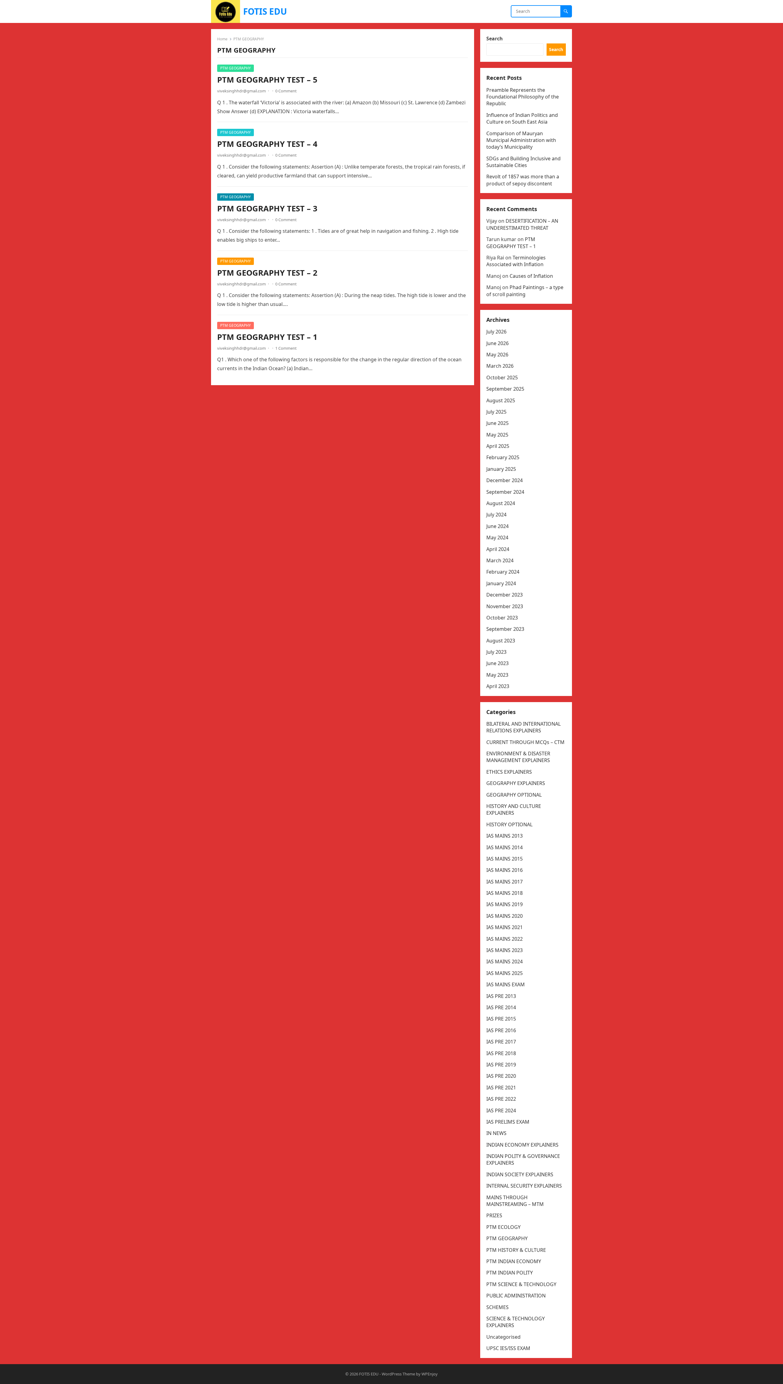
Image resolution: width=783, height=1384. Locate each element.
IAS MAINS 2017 (504, 881)
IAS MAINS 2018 (504, 893)
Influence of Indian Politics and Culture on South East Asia (522, 118)
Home (222, 39)
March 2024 (500, 560)
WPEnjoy (429, 1374)
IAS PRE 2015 (501, 1018)
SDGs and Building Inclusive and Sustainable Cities (523, 162)
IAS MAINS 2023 (504, 950)
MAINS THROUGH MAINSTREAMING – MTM (515, 1200)
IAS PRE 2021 (501, 1087)
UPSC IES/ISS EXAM (508, 1348)
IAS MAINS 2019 (504, 904)
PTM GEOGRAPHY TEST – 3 (267, 208)
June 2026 (497, 343)
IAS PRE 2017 (501, 1041)
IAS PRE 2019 (501, 1064)
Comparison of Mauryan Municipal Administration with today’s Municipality (521, 140)
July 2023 (496, 652)
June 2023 (497, 663)
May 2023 (497, 675)
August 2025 (500, 400)
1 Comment (286, 348)
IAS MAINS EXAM (505, 984)
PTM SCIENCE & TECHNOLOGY (521, 1284)
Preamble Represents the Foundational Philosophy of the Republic (522, 97)
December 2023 (504, 594)
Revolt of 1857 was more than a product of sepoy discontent (522, 180)
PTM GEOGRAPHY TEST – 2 (267, 272)
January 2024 (501, 583)
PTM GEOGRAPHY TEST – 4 (267, 144)
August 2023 (500, 640)
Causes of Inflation (531, 276)
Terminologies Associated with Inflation (516, 261)
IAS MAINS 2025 (504, 973)
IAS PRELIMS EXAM (507, 1121)
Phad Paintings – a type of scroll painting (524, 290)
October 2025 (502, 377)
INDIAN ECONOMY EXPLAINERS (522, 1144)
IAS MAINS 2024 (504, 961)
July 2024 (496, 514)
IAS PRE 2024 (501, 1110)
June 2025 (497, 423)
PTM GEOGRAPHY (235, 68)
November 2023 (504, 606)
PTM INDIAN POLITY (509, 1272)
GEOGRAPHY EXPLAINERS (515, 783)
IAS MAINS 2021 (504, 927)
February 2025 (502, 457)
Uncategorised (503, 1337)
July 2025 (496, 411)
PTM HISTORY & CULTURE (516, 1250)
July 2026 (496, 331)
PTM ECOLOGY (503, 1227)
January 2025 (501, 469)
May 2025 (497, 434)
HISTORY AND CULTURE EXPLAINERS (513, 809)
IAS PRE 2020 (501, 1076)
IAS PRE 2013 (501, 996)
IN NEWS (496, 1133)
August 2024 (500, 503)
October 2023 (502, 617)
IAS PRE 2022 (501, 1099)
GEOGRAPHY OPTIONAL (514, 794)
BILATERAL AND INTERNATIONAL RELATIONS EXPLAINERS (523, 727)
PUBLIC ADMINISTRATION (516, 1295)
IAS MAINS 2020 (504, 916)
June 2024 (497, 526)
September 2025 (505, 388)
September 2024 (505, 492)
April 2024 (497, 549)
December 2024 (504, 480)
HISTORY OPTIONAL (509, 824)
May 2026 (497, 354)
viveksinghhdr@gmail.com (241, 91)
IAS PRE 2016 (501, 1030)
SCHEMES (497, 1307)
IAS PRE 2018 (501, 1053)
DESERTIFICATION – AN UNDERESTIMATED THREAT (522, 224)
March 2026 (500, 366)
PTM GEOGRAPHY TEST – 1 (267, 337)
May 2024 (497, 537)
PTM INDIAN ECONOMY (513, 1261)
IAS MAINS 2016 (504, 870)
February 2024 (502, 571)
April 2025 (497, 446)
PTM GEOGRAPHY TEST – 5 (267, 79)
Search (494, 38)
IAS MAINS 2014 (504, 847)
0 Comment (286, 91)
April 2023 (497, 686)
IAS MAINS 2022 (504, 939)
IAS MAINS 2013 (504, 835)
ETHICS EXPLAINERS (509, 771)
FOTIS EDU (265, 11)
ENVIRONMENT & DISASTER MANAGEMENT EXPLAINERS (518, 757)
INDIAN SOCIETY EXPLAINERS (519, 1174)
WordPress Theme (398, 1374)
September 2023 (505, 629)
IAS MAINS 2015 (504, 858)
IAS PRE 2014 (501, 1007)
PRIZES (494, 1215)
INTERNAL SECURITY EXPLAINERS (524, 1185)
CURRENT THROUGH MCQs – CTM (525, 742)
